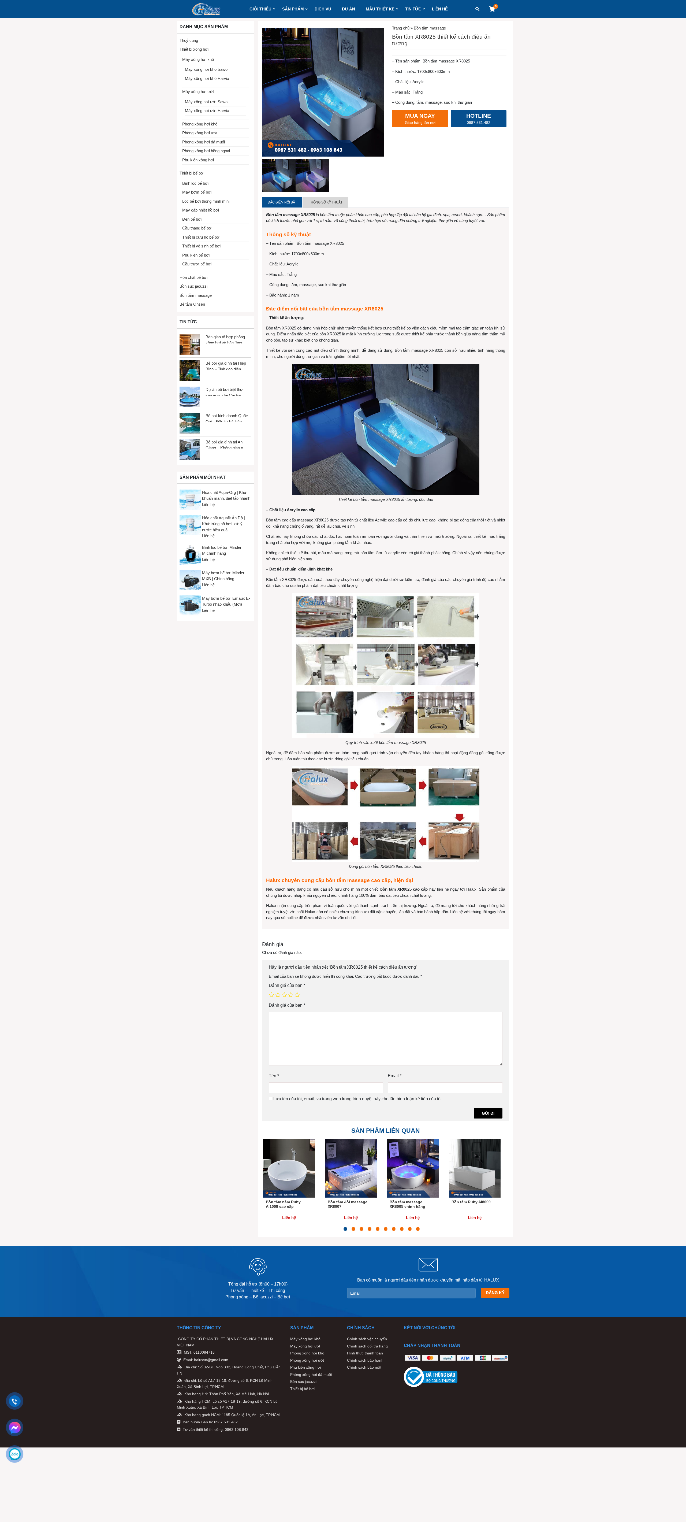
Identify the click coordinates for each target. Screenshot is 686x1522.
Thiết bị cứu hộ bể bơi (201, 237)
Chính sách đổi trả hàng (367, 1346)
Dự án (348, 9)
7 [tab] (393, 1229)
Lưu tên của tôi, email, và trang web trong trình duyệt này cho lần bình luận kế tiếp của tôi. (358, 1099)
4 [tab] (369, 1229)
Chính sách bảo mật (364, 1367)
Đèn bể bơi (192, 219)
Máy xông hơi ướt (198, 91)
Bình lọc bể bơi (195, 183)
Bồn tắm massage (196, 295)
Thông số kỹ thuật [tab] (325, 202)
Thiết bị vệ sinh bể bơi (201, 246)
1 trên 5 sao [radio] (271, 994)
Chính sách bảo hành (365, 1360)
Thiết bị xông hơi (194, 49)
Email (394, 1075)
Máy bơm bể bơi (196, 192)
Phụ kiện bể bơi (196, 255)
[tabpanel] (289, 1182)
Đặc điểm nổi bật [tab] (282, 202)
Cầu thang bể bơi (197, 228)
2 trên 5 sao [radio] (278, 994)
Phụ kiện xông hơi (198, 160)
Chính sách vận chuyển (367, 1339)
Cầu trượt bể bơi (196, 264)
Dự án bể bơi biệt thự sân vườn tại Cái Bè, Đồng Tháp (224, 391)
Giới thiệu (260, 9)
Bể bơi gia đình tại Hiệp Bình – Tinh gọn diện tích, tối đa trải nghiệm (226, 365)
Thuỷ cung (189, 40)
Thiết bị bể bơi (192, 173)
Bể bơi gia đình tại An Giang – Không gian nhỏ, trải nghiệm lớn (227, 444)
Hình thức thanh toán (365, 1353)
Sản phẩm (293, 9)
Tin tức (413, 9)
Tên (274, 1075)
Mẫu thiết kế (380, 9)
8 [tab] (401, 1229)
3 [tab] (361, 1229)
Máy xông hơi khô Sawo (206, 69)
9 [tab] (409, 1229)
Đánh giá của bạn (287, 985)
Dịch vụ (323, 9)
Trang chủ (400, 28)
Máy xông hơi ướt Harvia (207, 110)
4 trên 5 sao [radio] (290, 994)
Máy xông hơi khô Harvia (207, 78)
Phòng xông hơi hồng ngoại (206, 151)
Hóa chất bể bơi (193, 277)
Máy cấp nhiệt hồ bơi (200, 210)
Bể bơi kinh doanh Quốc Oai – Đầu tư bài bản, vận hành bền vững (227, 417)
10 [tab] (417, 1229)
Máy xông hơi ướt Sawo (206, 101)
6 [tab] (385, 1229)
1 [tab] (345, 1229)
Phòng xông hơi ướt (199, 133)
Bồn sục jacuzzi (193, 286)
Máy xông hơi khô (198, 59)
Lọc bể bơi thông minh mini (205, 201)
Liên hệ (440, 9)
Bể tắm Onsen (192, 304)
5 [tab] (377, 1229)
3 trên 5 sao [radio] (284, 994)
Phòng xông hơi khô (199, 124)
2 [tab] (353, 1229)
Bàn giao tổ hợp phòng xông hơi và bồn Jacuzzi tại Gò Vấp (227, 339)
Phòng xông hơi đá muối (203, 142)
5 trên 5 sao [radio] (297, 994)
